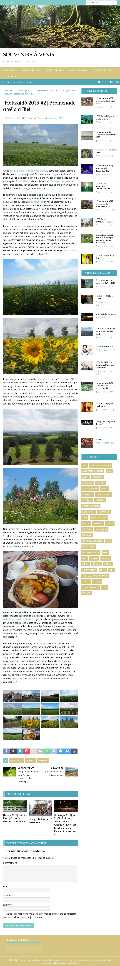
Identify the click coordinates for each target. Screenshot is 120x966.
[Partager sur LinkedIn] (20, 751)
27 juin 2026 (103, 246)
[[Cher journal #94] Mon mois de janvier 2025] (87, 135)
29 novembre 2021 (106, 392)
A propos (18, 82)
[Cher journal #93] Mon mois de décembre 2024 (104, 168)
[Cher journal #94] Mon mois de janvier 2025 (105, 135)
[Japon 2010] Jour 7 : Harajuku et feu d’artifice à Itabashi (15, 818)
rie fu (85, 564)
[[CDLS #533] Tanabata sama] (87, 153)
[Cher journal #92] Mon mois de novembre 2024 (104, 204)
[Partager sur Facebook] (6, 751)
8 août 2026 (103, 156)
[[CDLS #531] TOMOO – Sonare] (87, 222)
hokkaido (16, 760)
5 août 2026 (103, 174)
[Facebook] (105, 82)
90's (84, 465)
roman (96, 564)
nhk (108, 541)
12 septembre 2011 (106, 302)
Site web (7, 904)
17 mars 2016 (14, 118)
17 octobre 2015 (104, 410)
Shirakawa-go (35, 201)
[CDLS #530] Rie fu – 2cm (105, 256)
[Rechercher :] (101, 2)
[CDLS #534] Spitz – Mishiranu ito (105, 117)
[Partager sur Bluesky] (67, 751)
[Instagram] (117, 82)
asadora (97, 477)
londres (86, 529)
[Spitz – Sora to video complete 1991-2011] (87, 283)
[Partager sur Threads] (74, 751)
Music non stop (30, 70)
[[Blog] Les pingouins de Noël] (87, 422)
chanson (87, 494)
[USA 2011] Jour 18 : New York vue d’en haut (105, 331)
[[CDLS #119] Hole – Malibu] (87, 299)
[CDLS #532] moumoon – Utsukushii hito (103, 186)
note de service (90, 552)
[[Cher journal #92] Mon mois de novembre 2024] (87, 204)
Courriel (7, 895)
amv (109, 471)
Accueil (5, 82)
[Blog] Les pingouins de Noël (105, 422)
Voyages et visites (102, 70)
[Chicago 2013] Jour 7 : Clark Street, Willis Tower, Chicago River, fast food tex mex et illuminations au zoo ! (65, 824)
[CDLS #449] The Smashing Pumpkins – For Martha (106, 365)
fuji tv (85, 523)
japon (30, 760)
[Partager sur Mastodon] (53, 751)
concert (100, 500)
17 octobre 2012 (104, 350)
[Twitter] (99, 82)
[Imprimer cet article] (40, 751)
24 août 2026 (103, 122)
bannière (87, 483)
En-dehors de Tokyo (34, 118)
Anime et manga (77, 70)
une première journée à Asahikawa (28, 170)
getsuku (97, 523)
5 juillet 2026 (103, 225)
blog (104, 488)
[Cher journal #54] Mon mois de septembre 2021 (104, 385)
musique (86, 535)
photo (94, 558)
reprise (106, 558)
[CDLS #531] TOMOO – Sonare (104, 220)
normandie (88, 546)
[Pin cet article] (26, 751)
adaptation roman (92, 471)
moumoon (101, 529)
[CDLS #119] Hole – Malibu (105, 297)
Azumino (71, 250)
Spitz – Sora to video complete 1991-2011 (105, 281)
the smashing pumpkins (94, 575)
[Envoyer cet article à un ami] (33, 751)
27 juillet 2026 (103, 192)
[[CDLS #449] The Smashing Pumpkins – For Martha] (87, 365)
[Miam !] (87, 443)
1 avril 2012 (102, 286)
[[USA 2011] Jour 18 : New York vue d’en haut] (87, 331)
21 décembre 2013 (106, 428)
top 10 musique (90, 587)
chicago (86, 500)
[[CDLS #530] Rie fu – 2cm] (87, 259)
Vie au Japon (8, 70)
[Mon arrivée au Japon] (87, 317)
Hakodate (23, 181)
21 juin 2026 (103, 261)
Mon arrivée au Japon (106, 314)
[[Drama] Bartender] (87, 350)
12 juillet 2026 (103, 210)
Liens (29, 82)
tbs (112, 570)
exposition (88, 512)
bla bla (100, 483)
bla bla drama (89, 488)
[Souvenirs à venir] (60, 46)
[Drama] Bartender (104, 346)
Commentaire (10, 862)
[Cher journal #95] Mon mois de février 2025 (105, 101)
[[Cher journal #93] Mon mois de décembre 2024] (87, 169)
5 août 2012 (103, 317)
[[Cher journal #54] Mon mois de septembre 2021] (87, 386)
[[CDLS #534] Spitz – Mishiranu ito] (87, 119)
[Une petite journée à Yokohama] (40, 808)
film (84, 517)
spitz (103, 570)
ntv (105, 552)
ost (84, 558)
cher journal (103, 494)
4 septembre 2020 (105, 371)
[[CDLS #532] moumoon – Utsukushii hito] (87, 187)
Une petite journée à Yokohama (40, 820)
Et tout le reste (11, 76)
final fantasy (98, 517)
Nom (5, 886)
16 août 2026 (103, 141)
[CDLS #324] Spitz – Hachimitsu (105, 404)
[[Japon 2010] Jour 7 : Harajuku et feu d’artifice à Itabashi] (15, 806)
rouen (107, 564)
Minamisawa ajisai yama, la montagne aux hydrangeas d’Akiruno (104, 239)
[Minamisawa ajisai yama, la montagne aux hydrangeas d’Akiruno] (87, 238)
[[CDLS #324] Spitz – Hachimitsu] (87, 407)
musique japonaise (92, 541)
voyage (43, 760)
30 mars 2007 (103, 443)
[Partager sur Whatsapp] (47, 751)
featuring (104, 512)
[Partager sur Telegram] (60, 751)
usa (105, 587)
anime (85, 477)
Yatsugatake (57, 181)
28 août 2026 (103, 107)
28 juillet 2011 (103, 337)
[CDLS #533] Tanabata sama (106, 151)
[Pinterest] (111, 82)
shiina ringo (89, 570)
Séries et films (54, 70)
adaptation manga (100, 465)
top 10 (97, 581)
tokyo (85, 581)
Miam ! (99, 439)
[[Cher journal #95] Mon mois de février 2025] (87, 101)
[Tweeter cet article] (13, 751)
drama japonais (90, 506)
